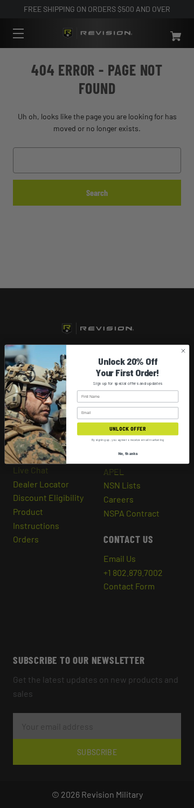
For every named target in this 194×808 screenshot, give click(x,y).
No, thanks (127, 453)
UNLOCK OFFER (127, 429)
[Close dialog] (183, 351)
